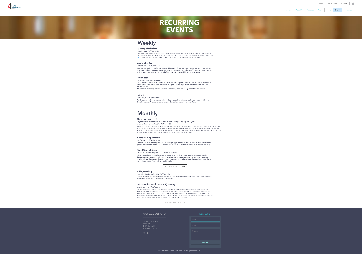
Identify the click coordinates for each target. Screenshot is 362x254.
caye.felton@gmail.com (184, 132)
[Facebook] (349, 3)
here (139, 57)
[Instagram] (353, 3)
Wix (199, 251)
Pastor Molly (155, 161)
